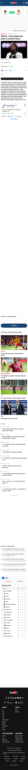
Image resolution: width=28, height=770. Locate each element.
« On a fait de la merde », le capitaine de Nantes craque (14, 489)
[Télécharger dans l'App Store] (19, 702)
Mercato (3, 34)
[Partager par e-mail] (2, 74)
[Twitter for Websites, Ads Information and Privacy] (25, 113)
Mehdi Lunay (7, 62)
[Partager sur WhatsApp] (11, 66)
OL (2, 395)
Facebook (14, 761)
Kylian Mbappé (5, 373)
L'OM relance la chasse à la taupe (12, 452)
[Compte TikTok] (15, 698)
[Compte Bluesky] (20, 698)
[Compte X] (6, 698)
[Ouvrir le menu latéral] (1, 3)
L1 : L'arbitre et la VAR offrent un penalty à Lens (14, 459)
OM (2, 416)
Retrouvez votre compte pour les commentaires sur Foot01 (14, 753)
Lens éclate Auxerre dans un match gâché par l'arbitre (12, 429)
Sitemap (21, 761)
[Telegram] (10, 70)
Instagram (23, 758)
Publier (14, 325)
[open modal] (26, 3)
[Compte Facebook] (9, 698)
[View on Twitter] (25, 106)
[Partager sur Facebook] (2, 70)
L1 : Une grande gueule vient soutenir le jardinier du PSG (13, 474)
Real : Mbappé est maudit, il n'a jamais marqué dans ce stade (13, 437)
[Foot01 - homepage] (14, 3)
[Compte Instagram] (11, 698)
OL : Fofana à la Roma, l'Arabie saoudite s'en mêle (14, 445)
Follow (12, 106)
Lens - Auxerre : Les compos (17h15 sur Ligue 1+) (13, 482)
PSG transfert (15, 756)
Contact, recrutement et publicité (14, 750)
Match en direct (7, 758)
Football (23, 756)
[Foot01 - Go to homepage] (14, 693)
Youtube (15, 758)
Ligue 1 (3, 351)
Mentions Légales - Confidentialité (14, 748)
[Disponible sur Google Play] (9, 702)
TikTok (7, 761)
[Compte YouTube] (18, 698)
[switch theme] (24, 3)
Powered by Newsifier (14, 765)
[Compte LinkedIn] (13, 698)
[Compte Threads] (22, 698)
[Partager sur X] (6, 70)
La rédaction (6, 756)
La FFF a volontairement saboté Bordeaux (11, 466)
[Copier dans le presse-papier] (14, 70)
